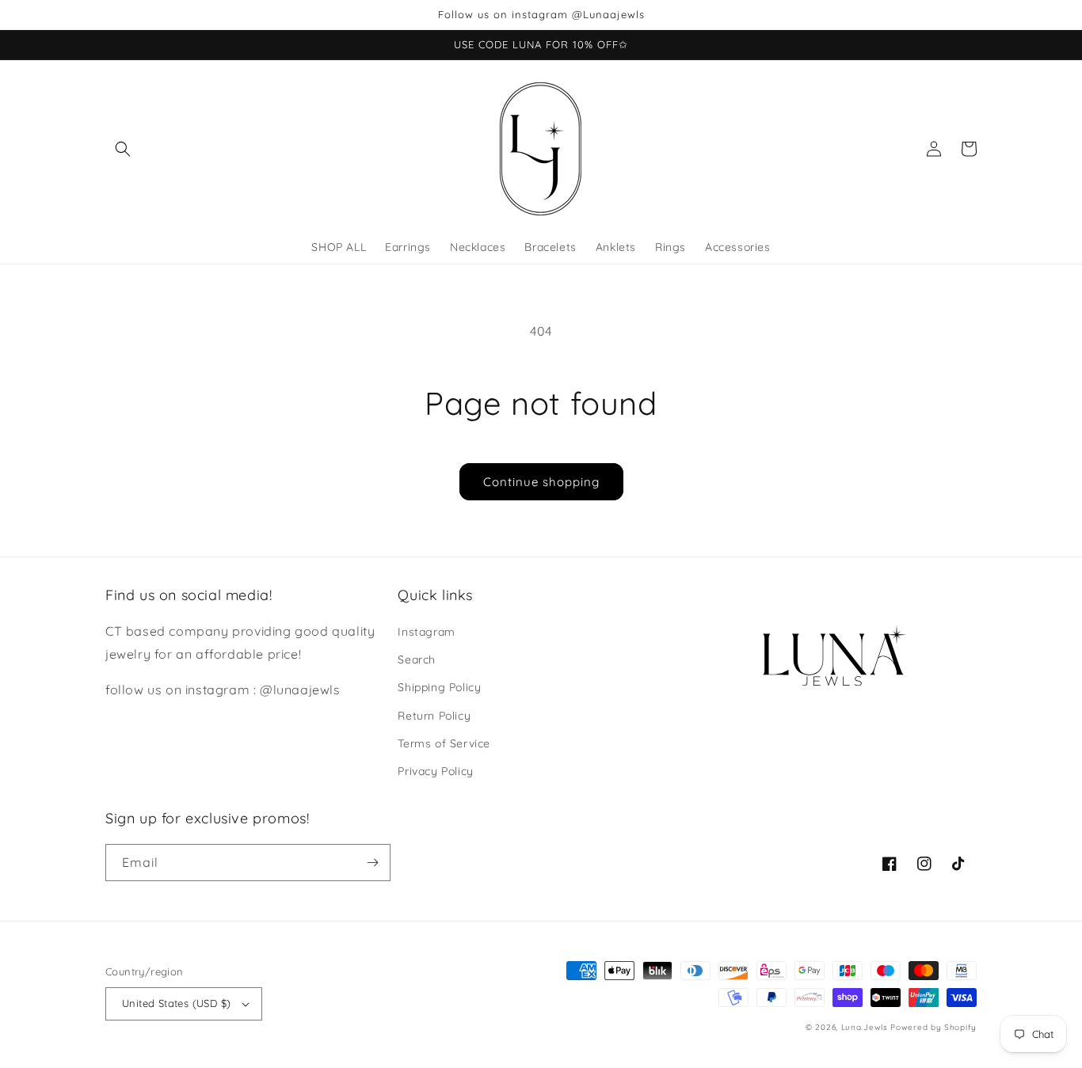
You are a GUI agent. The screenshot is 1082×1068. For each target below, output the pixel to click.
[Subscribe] (372, 862)
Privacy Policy (435, 771)
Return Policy (434, 716)
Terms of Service (444, 743)
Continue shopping (541, 481)
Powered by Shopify (933, 1027)
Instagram (426, 632)
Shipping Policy (439, 687)
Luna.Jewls (864, 1027)
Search (417, 659)
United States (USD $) (176, 1003)
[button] (122, 148)
